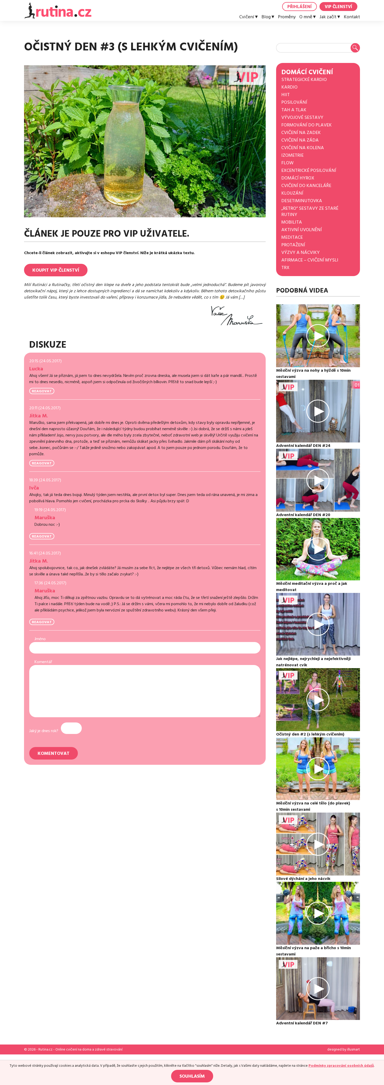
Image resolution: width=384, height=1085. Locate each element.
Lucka (36, 368)
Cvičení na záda (300, 140)
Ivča (34, 488)
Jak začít (327, 17)
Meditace (292, 237)
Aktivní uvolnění (301, 229)
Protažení (293, 245)
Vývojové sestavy (302, 117)
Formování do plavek (306, 125)
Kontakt (352, 17)
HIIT (285, 94)
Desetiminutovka (301, 200)
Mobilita (291, 222)
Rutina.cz (45, 1049)
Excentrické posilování (308, 170)
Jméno (40, 639)
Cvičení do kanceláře (306, 185)
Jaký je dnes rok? (43, 731)
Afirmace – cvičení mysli (309, 260)
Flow (287, 163)
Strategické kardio (304, 79)
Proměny (287, 17)
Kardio (289, 87)
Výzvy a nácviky (300, 252)
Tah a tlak (293, 110)
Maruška (44, 517)
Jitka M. (38, 415)
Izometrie (292, 155)
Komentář (43, 662)
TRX (285, 267)
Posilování (294, 102)
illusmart (353, 1049)
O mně (305, 17)
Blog (266, 17)
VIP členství (338, 7)
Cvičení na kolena (302, 147)
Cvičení (246, 17)
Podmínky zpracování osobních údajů (341, 1065)
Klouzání (292, 193)
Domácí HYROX (297, 178)
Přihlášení (299, 7)
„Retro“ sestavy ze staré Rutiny (309, 211)
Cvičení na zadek (301, 132)
